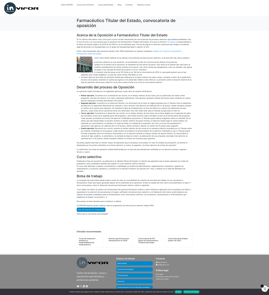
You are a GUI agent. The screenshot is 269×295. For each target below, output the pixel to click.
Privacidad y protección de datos (167, 276)
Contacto (129, 5)
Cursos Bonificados (105, 5)
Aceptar (178, 292)
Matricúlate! (122, 263)
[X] (81, 286)
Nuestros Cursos (143, 5)
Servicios (121, 281)
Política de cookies (162, 279)
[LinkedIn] (84, 286)
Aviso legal (159, 274)
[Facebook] (87, 286)
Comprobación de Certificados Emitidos (133, 287)
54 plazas (171, 42)
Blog (119, 5)
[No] (266, 292)
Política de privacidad (191, 292)
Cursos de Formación (85, 5)
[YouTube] (78, 286)
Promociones (122, 275)
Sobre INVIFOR (67, 5)
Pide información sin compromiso (91, 210)
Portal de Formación (125, 269)
